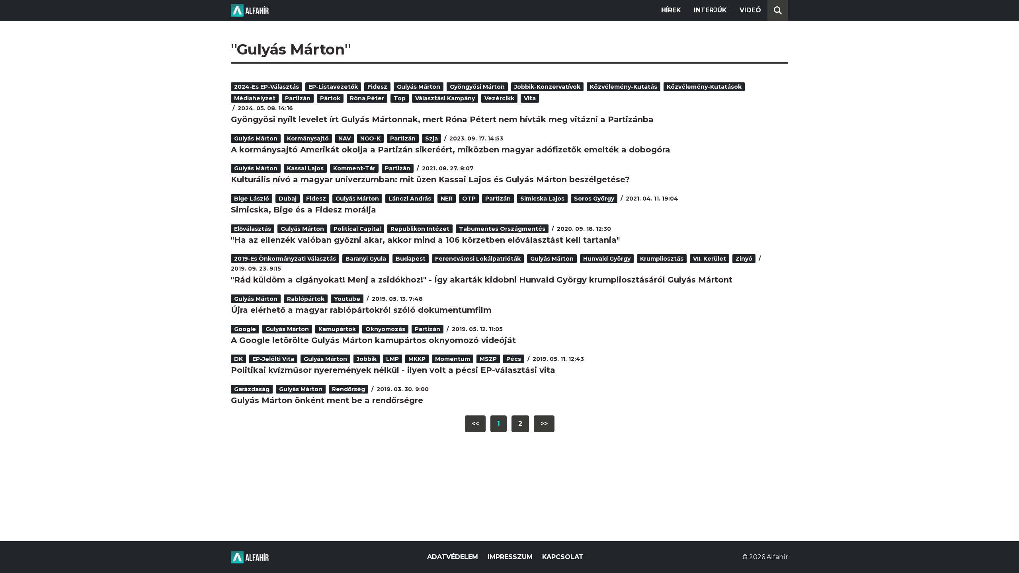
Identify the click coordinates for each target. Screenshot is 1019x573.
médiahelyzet (254, 98)
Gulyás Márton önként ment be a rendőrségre (327, 400)
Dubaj (288, 198)
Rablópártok (305, 298)
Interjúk (710, 10)
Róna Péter (367, 98)
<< (475, 423)
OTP (469, 198)
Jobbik (367, 359)
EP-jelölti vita (273, 359)
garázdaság (251, 389)
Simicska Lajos (542, 198)
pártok (330, 98)
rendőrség (348, 389)
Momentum (452, 359)
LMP (392, 359)
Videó (750, 10)
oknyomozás (385, 329)
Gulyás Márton (418, 86)
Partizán (297, 98)
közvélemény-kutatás (623, 86)
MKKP (417, 359)
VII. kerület (709, 258)
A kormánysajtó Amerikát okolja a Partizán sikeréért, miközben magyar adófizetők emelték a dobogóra (450, 149)
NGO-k (370, 138)
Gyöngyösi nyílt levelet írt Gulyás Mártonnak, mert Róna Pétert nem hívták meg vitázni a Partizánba (442, 119)
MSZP (488, 359)
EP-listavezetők (333, 86)
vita (530, 98)
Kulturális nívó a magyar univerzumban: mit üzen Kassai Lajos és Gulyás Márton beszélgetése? (430, 179)
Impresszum (510, 557)
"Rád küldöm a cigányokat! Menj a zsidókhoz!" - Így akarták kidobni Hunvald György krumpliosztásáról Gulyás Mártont (481, 280)
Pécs (513, 359)
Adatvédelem (452, 557)
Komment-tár (354, 168)
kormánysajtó (308, 138)
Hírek (671, 10)
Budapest (411, 258)
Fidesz (377, 86)
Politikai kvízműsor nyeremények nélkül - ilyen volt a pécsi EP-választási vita (393, 370)
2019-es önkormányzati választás (285, 258)
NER (447, 198)
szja (431, 138)
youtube (347, 298)
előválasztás (252, 228)
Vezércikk (499, 98)
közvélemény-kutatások (704, 86)
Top (400, 98)
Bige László (251, 198)
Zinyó (744, 258)
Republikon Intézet (419, 228)
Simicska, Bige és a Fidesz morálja (303, 209)
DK (238, 359)
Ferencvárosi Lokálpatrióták (478, 258)
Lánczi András (409, 198)
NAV (344, 138)
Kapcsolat (563, 557)
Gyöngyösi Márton (477, 86)
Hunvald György (607, 258)
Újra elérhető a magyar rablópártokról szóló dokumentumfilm (361, 310)
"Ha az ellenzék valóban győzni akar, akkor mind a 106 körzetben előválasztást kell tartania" (425, 240)
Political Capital (357, 228)
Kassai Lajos (305, 168)
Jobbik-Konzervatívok (547, 86)
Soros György (594, 198)
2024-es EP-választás (266, 86)
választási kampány (445, 98)
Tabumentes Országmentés (502, 228)
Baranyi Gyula (366, 258)
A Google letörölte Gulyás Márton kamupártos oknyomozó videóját (373, 340)
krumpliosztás (661, 258)
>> (544, 423)
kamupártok (337, 329)
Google (245, 329)
